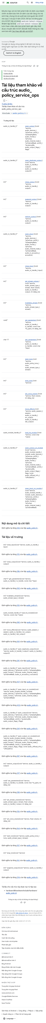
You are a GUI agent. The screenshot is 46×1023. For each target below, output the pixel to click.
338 (18, 792)
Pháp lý (30, 1011)
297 (18, 773)
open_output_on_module (34, 448)
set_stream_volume (32, 281)
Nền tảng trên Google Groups (12, 970)
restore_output (30, 217)
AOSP (3, 62)
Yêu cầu (4, 934)
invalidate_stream (31, 303)
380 (18, 622)
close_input (29, 266)
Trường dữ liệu (7, 104)
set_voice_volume (31, 394)
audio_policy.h (20, 113)
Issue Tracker (6, 1003)
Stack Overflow (7, 1000)
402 (19, 705)
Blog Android (6, 964)
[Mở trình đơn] (3, 2)
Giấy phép (39, 1011)
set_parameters (31, 320)
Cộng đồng (22, 1011)
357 (18, 846)
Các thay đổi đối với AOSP (22, 31)
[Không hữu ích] (37, 66)
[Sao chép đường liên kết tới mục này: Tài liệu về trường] (25, 537)
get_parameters (31, 340)
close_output (30, 182)
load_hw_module (31, 433)
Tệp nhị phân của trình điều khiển (13, 948)
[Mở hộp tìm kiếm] (28, 2)
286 (18, 571)
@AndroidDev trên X (9, 960)
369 (18, 642)
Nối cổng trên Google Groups (12, 977)
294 (18, 877)
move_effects (30, 409)
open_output (30, 126)
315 (18, 554)
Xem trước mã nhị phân (10, 941)
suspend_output (31, 199)
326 (18, 811)
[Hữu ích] (34, 66)
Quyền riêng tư (8, 1014)
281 (18, 661)
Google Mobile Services (10, 996)
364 (18, 828)
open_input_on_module (33, 488)
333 (18, 605)
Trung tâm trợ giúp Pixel (10, 989)
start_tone (29, 359)
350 (18, 588)
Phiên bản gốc (6, 945)
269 (18, 729)
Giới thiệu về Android (9, 1011)
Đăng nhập (39, 2)
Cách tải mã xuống (8, 938)
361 (18, 860)
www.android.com (8, 993)
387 (18, 756)
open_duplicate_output (33, 160)
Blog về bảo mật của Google (11, 967)
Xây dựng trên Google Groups (12, 974)
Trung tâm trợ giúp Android (11, 986)
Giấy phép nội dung (22, 913)
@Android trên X (7, 957)
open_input (29, 234)
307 (18, 682)
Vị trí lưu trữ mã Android (10, 931)
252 (18, 528)
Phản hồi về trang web (23, 1014)
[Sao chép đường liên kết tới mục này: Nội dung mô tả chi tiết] (32, 523)
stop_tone (29, 381)
